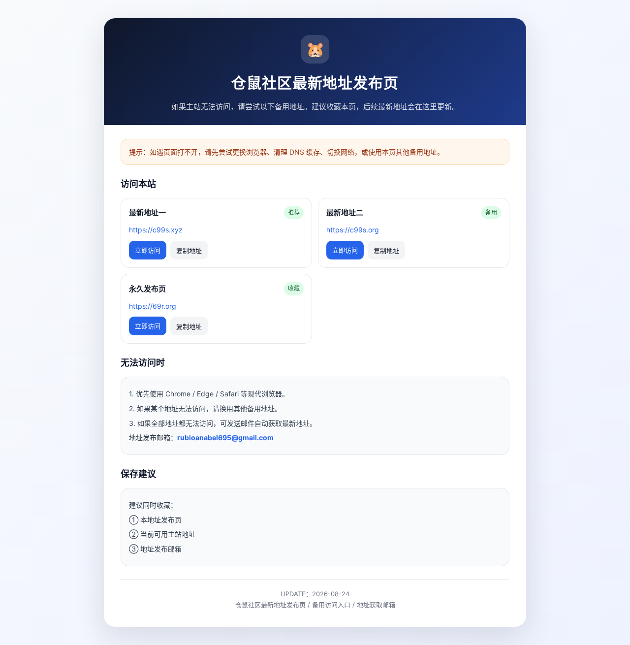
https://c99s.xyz (156, 230)
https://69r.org (152, 306)
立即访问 (147, 250)
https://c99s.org (352, 230)
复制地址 (189, 251)
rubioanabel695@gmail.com (225, 437)
